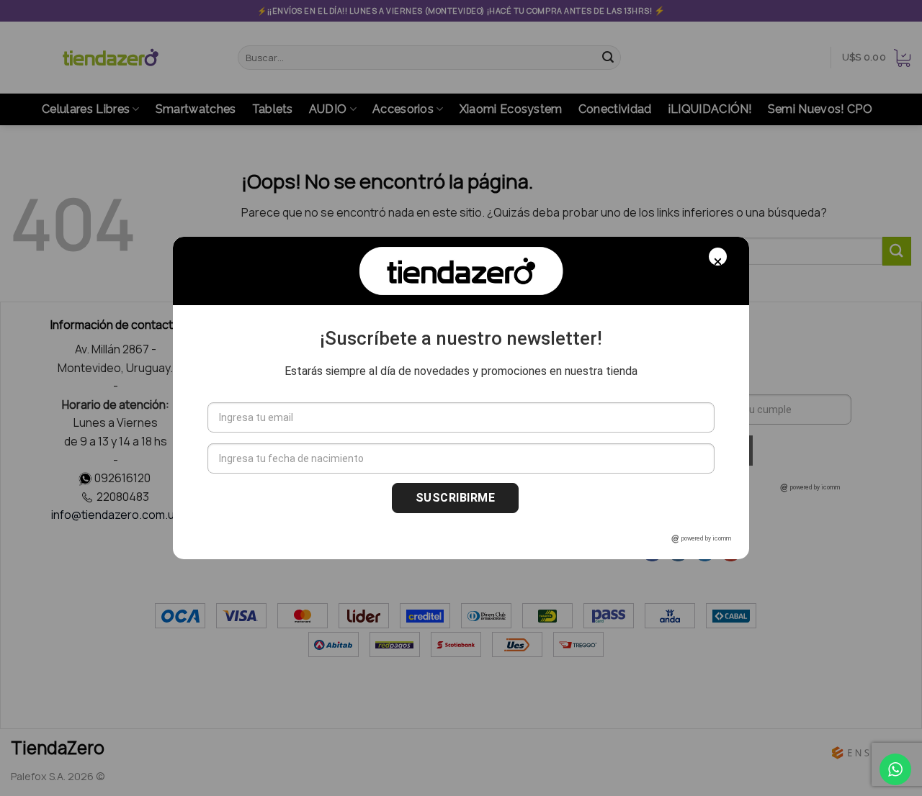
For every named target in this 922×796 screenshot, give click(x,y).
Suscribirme (455, 498)
